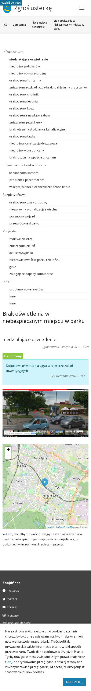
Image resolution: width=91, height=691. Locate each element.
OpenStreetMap (66, 527)
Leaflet (50, 527)
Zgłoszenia (19, 24)
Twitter (12, 599)
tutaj (8, 662)
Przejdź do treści (11, 2)
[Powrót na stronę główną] (5, 24)
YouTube (12, 607)
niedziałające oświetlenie (39, 24)
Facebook (13, 590)
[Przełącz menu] (82, 8)
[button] (44, 482)
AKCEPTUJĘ (74, 682)
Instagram (13, 615)
